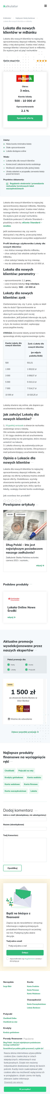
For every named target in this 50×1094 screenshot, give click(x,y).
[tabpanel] (23, 701)
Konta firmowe (31, 784)
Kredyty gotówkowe (14, 777)
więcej (39, 565)
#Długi (10, 514)
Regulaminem (30, 959)
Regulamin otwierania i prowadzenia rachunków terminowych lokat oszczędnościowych (25, 186)
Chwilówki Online (10, 1018)
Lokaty (13, 670)
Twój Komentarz (10, 835)
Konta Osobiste (33, 986)
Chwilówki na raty (10, 1022)
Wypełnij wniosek (14, 425)
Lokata (34, 791)
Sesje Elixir (7, 986)
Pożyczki (32, 670)
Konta (31, 665)
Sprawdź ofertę (25, 118)
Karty (13, 665)
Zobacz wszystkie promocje (24, 732)
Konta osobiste (34, 777)
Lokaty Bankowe (33, 1008)
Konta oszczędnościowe (15, 791)
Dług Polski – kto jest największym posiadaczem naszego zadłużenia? (24, 548)
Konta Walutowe (33, 994)
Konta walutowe (12, 784)
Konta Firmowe (33, 990)
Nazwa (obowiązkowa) (13, 824)
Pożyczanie (21, 514)
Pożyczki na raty (25, 770)
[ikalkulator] (19, 6)
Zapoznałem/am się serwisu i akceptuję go (26, 960)
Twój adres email (14, 941)
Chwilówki (9, 770)
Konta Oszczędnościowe (36, 1004)
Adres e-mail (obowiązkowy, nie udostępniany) (24, 815)
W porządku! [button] (25, 1089)
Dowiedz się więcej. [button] (13, 1082)
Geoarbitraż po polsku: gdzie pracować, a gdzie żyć (23, 1048)
